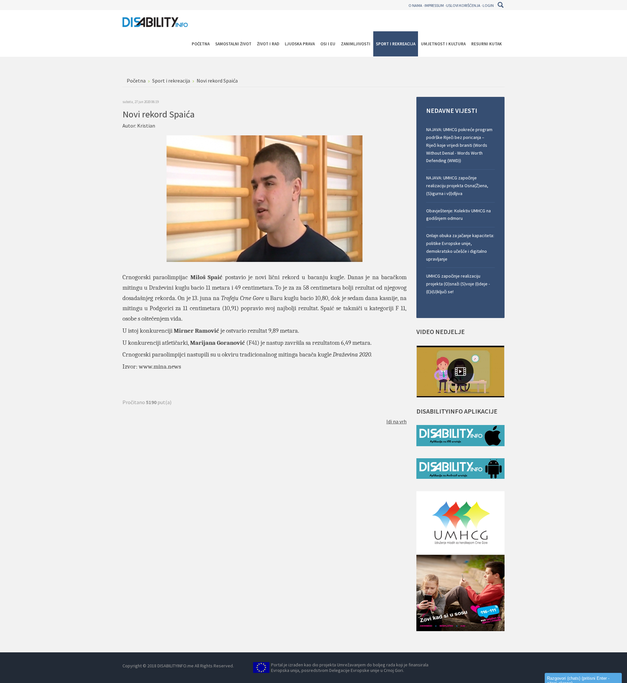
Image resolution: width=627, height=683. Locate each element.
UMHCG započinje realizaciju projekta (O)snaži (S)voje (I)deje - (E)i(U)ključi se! (458, 284)
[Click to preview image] (264, 198)
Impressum (434, 5)
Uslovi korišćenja (463, 5)
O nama (415, 5)
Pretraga (500, 5)
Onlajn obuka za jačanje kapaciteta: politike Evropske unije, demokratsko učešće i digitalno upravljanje (460, 247)
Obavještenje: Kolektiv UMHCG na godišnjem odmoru (458, 214)
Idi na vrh (396, 421)
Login (488, 5)
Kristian (146, 125)
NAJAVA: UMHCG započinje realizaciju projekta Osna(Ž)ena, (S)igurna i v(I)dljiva (457, 185)
